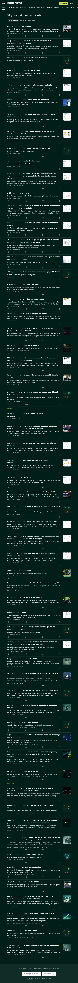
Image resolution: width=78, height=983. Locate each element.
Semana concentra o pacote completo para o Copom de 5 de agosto (33, 508)
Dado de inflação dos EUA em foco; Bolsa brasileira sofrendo (32, 224)
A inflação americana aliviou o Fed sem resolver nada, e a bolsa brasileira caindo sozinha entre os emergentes (32, 229)
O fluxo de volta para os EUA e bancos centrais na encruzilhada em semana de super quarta (33, 934)
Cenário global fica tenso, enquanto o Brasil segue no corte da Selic (30, 512)
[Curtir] (8, 36)
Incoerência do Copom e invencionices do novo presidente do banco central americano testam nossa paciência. (33, 871)
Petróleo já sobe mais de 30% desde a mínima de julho (33, 583)
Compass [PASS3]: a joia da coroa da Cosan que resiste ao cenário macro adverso (30, 898)
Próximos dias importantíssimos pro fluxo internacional (27, 461)
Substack (30, 979)
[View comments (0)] (25, 36)
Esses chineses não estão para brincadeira (28, 100)
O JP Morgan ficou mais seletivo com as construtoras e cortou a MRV (33, 946)
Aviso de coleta (54, 969)
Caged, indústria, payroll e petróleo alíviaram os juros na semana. (30, 725)
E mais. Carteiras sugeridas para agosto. (21, 151)
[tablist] (22, 21)
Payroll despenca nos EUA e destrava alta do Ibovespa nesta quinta (33, 736)
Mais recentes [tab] (13, 21)
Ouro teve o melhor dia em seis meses (25, 299)
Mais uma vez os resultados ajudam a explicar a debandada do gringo (30, 133)
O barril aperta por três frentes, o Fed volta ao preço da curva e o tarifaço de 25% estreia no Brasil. (34, 587)
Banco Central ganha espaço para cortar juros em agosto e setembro (31, 628)
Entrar (72, 3)
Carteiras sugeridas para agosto (23, 345)
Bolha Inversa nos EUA (18, 193)
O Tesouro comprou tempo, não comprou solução (29, 85)
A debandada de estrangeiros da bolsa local (28, 148)
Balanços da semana (16, 612)
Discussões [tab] (31, 21)
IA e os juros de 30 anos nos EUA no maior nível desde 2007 (31, 115)
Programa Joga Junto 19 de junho (23, 882)
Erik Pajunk (19, 33)
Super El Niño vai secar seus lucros (25, 855)
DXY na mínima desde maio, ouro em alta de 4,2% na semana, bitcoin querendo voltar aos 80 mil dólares (31, 74)
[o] (67, 884)
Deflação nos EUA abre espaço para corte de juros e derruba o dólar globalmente (32, 675)
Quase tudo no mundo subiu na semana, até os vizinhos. (27, 262)
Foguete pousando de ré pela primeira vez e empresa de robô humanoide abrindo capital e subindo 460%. (33, 103)
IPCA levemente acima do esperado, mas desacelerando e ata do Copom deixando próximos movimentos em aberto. (32, 246)
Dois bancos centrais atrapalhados (24, 867)
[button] (3, 7)
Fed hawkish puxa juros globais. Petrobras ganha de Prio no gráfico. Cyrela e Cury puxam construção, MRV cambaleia (33, 886)
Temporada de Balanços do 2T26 (22, 659)
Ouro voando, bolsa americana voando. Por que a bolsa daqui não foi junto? (33, 258)
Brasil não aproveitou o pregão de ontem (27, 314)
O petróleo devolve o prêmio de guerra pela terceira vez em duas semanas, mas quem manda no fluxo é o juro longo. (33, 381)
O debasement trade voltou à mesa (23, 71)
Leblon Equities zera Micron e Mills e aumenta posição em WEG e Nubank (30, 329)
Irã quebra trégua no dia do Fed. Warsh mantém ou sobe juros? (31, 444)
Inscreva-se (63, 3)
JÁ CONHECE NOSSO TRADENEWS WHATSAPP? (23, 632)
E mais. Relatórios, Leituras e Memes (20, 61)
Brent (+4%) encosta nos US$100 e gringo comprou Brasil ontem (31, 554)
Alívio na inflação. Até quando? (23, 722)
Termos (45, 969)
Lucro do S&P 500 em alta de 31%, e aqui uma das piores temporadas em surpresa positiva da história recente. (33, 138)
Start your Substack (32, 974)
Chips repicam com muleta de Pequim (24, 598)
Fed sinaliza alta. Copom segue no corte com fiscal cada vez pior (32, 393)
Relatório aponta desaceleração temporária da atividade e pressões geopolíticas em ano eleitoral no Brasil (30, 648)
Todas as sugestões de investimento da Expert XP (31, 492)
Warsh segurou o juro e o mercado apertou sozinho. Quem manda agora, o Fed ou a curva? (32, 427)
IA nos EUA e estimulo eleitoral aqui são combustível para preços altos (32, 811)
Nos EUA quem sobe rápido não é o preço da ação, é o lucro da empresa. (32, 196)
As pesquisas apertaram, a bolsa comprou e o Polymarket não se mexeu (29, 42)
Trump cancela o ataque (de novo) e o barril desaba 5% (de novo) (32, 376)
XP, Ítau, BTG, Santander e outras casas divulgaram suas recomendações (32, 348)
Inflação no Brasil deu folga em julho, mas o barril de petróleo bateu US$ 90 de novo (33, 241)
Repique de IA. (12, 416)
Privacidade (37, 969)
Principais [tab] (23, 21)
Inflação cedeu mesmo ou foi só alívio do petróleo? (32, 691)
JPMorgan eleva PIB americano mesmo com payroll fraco (33, 272)
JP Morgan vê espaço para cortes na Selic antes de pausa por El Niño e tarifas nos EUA (32, 643)
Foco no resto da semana (19, 26)
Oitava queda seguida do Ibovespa (23, 161)
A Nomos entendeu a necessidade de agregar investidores (27, 573)
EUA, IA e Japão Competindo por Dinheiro (27, 58)
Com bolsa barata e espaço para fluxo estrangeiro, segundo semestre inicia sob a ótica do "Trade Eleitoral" (32, 754)
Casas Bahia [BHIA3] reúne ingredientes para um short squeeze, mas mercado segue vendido (33, 839)
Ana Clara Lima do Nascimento (22, 350)
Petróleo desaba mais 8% (19, 477)
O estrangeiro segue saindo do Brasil (20, 164)
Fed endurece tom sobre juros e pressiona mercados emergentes (32, 706)
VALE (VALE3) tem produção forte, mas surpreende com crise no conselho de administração (33, 537)
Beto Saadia (17, 63)
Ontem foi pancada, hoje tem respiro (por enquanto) (32, 522)
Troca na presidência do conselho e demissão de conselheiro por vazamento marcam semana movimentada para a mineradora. (34, 542)
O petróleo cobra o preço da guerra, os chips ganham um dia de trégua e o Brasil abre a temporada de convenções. (33, 616)
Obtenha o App (49, 974)
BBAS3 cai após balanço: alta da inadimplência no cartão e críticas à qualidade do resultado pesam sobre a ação (31, 176)
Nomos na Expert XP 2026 (19, 570)
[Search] (69, 21)
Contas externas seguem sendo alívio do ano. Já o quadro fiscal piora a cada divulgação (33, 398)
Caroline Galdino (18, 185)
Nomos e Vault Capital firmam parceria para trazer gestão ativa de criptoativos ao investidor (32, 822)
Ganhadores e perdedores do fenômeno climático (24, 857)
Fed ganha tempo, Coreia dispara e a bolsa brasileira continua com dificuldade (33, 207)
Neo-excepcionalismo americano (22, 931)
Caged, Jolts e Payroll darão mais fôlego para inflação (30, 807)
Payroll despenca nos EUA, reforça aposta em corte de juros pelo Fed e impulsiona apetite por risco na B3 (32, 741)
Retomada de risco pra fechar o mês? (25, 414)
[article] (39, 31)
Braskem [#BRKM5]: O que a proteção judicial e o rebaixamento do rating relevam (31, 790)
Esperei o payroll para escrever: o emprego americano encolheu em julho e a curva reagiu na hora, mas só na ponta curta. (33, 288)
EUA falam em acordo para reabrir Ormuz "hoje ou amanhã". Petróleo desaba (31, 359)
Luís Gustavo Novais (18, 727)
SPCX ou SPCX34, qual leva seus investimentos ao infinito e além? (31, 915)
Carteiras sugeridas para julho (22, 771)
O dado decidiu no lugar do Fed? (23, 285)
